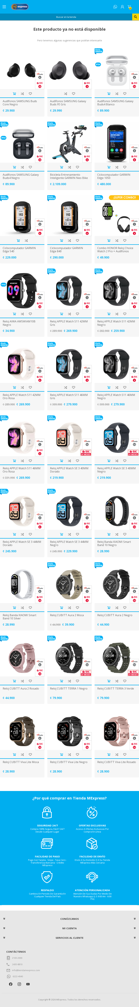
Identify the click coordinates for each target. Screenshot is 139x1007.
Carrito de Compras (129, 7)
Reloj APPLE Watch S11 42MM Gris (69, 323)
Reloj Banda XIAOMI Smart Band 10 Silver (19, 617)
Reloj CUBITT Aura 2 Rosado (21, 688)
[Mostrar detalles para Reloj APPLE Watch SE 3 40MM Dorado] (69, 435)
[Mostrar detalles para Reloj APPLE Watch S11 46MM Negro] (117, 362)
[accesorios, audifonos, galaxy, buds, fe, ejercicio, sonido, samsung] (69, 68)
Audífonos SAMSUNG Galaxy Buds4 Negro (21, 176)
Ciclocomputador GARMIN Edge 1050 (113, 176)
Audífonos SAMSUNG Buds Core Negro (20, 103)
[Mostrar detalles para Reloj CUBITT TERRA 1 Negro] (69, 656)
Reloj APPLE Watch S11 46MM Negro (116, 396)
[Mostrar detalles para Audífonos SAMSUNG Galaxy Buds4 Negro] (22, 142)
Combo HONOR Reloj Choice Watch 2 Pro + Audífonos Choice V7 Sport (115, 251)
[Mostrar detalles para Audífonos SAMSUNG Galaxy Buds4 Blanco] (117, 68)
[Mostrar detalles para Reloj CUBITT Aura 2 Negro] (117, 582)
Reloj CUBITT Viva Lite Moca (21, 762)
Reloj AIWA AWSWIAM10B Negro (19, 323)
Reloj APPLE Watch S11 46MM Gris (69, 396)
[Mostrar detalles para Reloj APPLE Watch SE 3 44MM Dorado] (22, 509)
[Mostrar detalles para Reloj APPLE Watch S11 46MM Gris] (69, 362)
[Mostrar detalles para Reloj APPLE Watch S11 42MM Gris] (69, 289)
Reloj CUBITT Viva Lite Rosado (116, 762)
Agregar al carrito (14, 93)
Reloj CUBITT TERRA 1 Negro (68, 688)
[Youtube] (28, 984)
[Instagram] (19, 984)
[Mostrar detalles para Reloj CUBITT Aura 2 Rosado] (22, 656)
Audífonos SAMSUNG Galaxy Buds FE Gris (68, 103)
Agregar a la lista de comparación (22, 93)
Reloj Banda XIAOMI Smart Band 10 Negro (114, 543)
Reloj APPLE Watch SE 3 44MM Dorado (22, 543)
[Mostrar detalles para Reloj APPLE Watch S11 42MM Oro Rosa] (22, 362)
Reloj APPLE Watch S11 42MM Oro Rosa (22, 396)
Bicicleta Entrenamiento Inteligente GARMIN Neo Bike (69, 176)
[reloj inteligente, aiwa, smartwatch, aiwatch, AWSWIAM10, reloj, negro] (22, 289)
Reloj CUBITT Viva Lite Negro (68, 762)
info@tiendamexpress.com (26, 970)
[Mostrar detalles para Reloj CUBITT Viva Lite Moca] (22, 729)
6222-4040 (18, 976)
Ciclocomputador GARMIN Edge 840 (66, 249)
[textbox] (66, 17)
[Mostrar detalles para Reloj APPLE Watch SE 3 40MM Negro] (117, 435)
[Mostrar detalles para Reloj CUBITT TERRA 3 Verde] (117, 656)
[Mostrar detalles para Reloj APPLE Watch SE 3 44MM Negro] (69, 509)
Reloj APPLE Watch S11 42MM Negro (116, 323)
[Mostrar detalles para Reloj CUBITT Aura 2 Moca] (69, 582)
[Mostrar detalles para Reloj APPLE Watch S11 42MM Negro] (117, 289)
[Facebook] (10, 984)
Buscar (135, 17)
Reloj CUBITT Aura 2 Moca (67, 615)
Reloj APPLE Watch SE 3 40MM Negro (116, 470)
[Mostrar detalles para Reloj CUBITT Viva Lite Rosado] (117, 729)
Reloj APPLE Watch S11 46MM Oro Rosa (22, 470)
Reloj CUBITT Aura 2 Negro (114, 615)
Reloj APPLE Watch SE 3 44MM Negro (69, 543)
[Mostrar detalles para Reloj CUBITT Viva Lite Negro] (69, 729)
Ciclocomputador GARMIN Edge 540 (19, 249)
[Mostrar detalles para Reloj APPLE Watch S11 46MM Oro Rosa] (22, 435)
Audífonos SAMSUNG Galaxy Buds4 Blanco (115, 103)
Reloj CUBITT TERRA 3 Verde (115, 688)
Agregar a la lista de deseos (30, 93)
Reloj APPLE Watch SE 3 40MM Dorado (69, 470)
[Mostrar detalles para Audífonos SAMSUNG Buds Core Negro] (22, 68)
